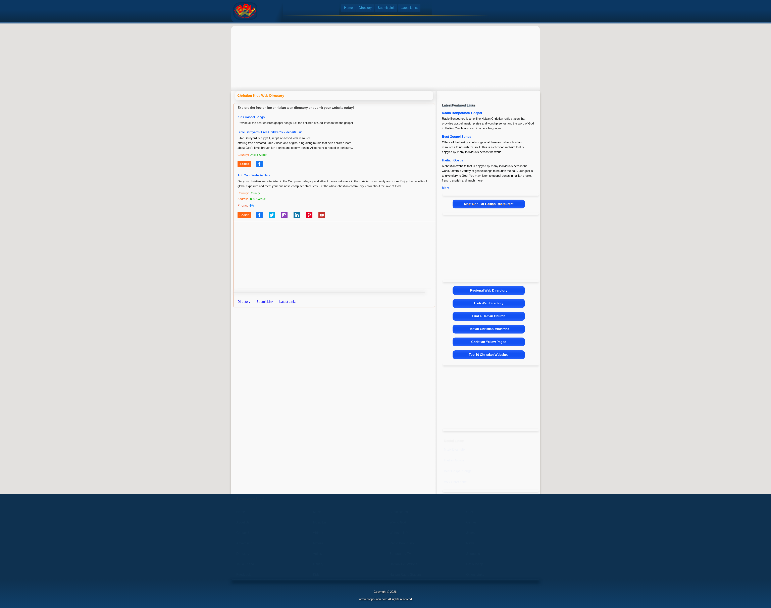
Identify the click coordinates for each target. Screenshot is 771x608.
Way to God (398, 522)
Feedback (243, 574)
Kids (316, 574)
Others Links (475, 574)
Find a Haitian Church (488, 316)
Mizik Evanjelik (454, 449)
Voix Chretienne (455, 482)
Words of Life (399, 533)
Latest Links (409, 7)
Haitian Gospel (453, 160)
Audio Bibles (399, 512)
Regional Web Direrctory (488, 290)
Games (471, 522)
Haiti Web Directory (488, 303)
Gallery (318, 564)
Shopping (473, 553)
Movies (318, 543)
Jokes (470, 533)
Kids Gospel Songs (251, 117)
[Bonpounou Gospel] (245, 11)
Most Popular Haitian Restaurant (488, 204)
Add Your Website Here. (254, 175)
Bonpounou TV (400, 553)
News (470, 543)
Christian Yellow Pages (488, 342)
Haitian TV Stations (403, 564)
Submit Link (386, 7)
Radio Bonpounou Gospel (462, 113)
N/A (251, 205)
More (446, 188)
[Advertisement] (385, 55)
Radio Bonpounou (403, 543)
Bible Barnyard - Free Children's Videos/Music (270, 132)
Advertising (244, 543)
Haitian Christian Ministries (488, 329)
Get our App (474, 564)
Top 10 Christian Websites (489, 354)
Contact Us (244, 533)
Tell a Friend (245, 564)
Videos (318, 533)
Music (317, 512)
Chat (469, 512)
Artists (317, 553)
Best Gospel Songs (456, 136)
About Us (243, 522)
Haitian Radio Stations (406, 574)
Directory (365, 7)
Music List (320, 522)
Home (348, 7)
